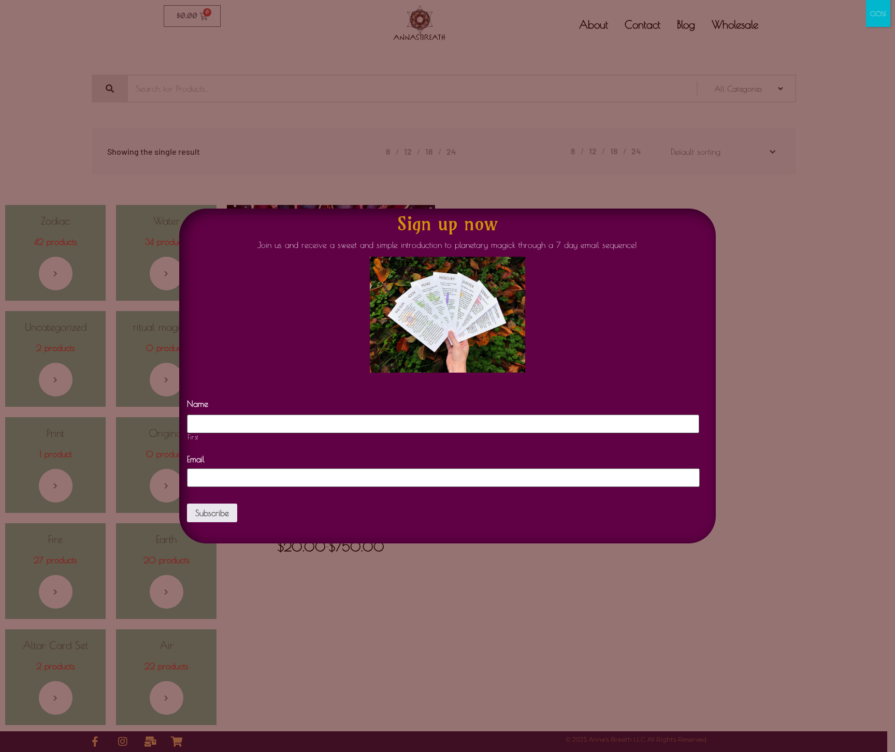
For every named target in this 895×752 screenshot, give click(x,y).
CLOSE (878, 13)
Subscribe (212, 513)
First (193, 437)
